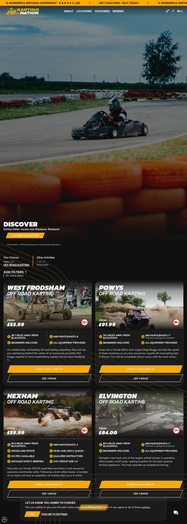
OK (32, 514)
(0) (181, 11)
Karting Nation (12, 244)
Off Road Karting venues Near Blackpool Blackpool (40, 244)
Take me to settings (54, 514)
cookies (145, 507)
